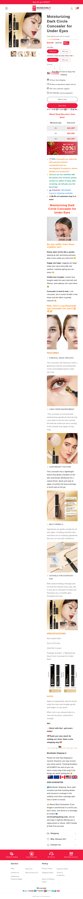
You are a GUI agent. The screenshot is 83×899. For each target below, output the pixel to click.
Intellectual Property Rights (16, 877)
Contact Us (15, 872)
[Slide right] (39, 54)
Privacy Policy (47, 868)
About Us (29, 869)
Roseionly (47, 896)
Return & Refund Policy (48, 880)
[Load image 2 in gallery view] (20, 54)
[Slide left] (7, 54)
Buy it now (62, 105)
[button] (76, 8)
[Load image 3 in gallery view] (26, 54)
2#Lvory (65, 51)
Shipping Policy (47, 872)
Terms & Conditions (61, 874)
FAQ (12, 868)
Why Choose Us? (32, 872)
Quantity (50, 64)
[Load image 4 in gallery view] (33, 54)
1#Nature (52, 51)
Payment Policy (62, 869)
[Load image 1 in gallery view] (13, 54)
